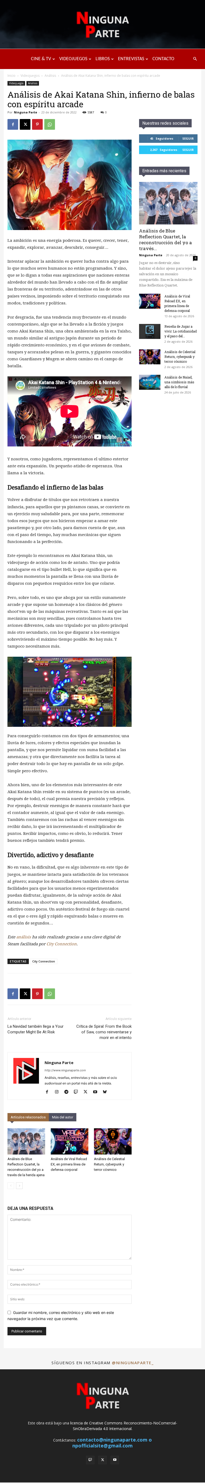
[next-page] (19, 1185)
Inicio (11, 75)
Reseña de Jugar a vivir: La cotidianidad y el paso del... (180, 331)
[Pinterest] (37, 124)
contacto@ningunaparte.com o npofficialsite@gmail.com (112, 1442)
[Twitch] (77, 1092)
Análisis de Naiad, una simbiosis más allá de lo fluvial (179, 382)
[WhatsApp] (49, 124)
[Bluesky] (106, 1092)
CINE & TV (41, 59)
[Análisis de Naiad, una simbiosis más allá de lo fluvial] (149, 382)
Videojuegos (30, 75)
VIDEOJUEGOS (73, 59)
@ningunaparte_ (132, 1362)
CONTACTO (163, 59)
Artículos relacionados (28, 1117)
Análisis (50, 75)
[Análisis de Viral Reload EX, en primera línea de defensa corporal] (69, 1141)
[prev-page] (10, 1185)
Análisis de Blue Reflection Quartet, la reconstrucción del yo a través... (165, 239)
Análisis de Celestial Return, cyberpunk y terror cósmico (109, 1164)
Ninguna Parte (25, 112)
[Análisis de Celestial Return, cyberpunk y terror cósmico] (113, 1141)
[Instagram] (58, 1092)
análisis (23, 937)
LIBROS (103, 59)
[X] (25, 124)
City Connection (61, 944)
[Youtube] (97, 1092)
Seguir (188, 138)
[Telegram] (68, 1092)
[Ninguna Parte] (102, 25)
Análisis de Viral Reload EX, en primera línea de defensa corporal (69, 1164)
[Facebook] (12, 124)
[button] (194, 59)
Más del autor (62, 1117)
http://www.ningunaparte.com (65, 1070)
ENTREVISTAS (131, 59)
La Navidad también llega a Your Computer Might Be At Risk (35, 1029)
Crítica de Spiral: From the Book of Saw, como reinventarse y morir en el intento (104, 1032)
